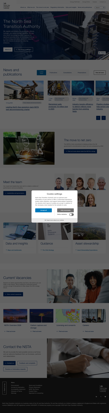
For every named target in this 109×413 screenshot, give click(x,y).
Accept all (43, 210)
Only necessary (65, 210)
